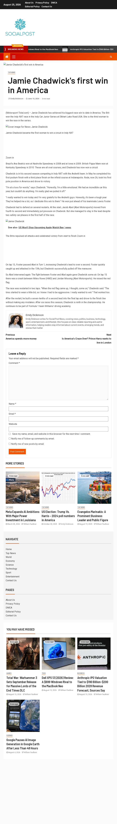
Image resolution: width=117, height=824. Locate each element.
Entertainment (12, 576)
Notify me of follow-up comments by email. (32, 438)
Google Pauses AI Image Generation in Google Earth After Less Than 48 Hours (23, 744)
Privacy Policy (42, 3)
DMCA (54, 3)
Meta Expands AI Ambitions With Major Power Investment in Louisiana (22, 516)
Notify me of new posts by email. (27, 444)
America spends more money (21, 336)
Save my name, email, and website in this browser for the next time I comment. (51, 434)
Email (12, 414)
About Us (29, 3)
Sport (8, 572)
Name (12, 403)
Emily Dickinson (17, 99)
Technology (11, 568)
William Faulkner (30, 524)
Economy (10, 561)
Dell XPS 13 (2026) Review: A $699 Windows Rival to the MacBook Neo (58, 682)
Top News (11, 72)
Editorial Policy (32, 6)
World (9, 557)
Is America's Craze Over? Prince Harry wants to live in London (86, 338)
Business (81, 673)
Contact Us (47, 6)
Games (9, 673)
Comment (14, 363)
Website (13, 424)
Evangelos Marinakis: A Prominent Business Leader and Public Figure (92, 516)
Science (10, 564)
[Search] (111, 56)
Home (9, 549)
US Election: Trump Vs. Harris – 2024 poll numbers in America (58, 516)
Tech (44, 673)
